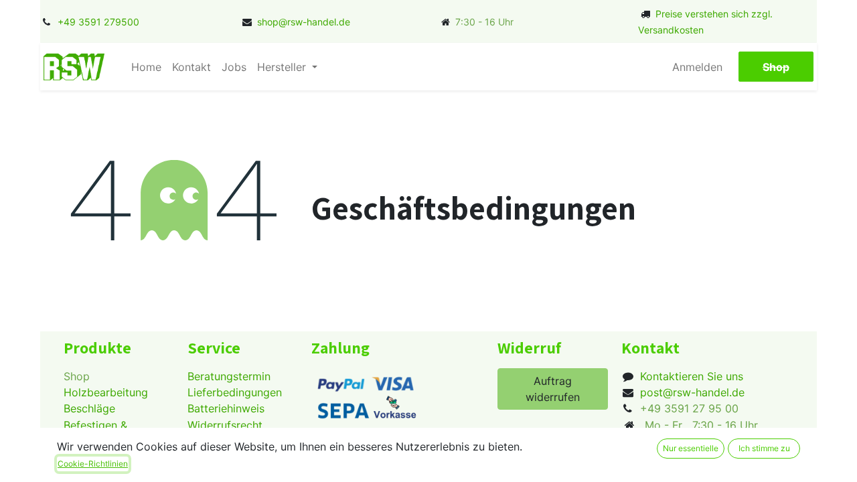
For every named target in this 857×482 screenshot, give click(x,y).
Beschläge (89, 408)
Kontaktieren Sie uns (691, 376)
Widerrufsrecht (224, 425)
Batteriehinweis (225, 408)
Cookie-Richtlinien (93, 464)
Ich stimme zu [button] (764, 448)
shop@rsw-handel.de (303, 21)
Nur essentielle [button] (690, 448)
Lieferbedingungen (234, 392)
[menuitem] (146, 67)
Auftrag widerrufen (553, 389)
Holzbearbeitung (106, 392)
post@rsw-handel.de (692, 392)
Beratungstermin (228, 376)
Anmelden (697, 67)
